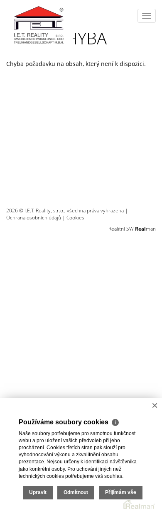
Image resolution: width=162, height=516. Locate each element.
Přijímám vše (120, 492)
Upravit (38, 492)
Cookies (75, 217)
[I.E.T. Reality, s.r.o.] (39, 23)
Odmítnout (76, 492)
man (145, 228)
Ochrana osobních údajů (33, 217)
